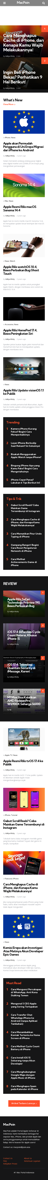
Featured (8, 879)
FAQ (5, 1161)
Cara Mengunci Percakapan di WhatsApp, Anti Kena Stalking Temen (26, 992)
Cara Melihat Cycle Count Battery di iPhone (25, 1048)
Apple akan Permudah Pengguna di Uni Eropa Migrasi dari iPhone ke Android (23, 146)
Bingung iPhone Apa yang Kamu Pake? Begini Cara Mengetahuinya (25, 468)
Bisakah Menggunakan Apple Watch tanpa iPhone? (26, 456)
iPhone (7, 138)
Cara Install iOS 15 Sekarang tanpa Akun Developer (23, 1060)
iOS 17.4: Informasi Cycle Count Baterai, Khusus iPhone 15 (23, 635)
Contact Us (7, 1158)
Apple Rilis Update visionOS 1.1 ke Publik (23, 392)
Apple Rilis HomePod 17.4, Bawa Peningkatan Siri (20, 331)
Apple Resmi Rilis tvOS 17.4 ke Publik (23, 762)
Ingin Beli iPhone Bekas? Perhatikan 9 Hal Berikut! (22, 77)
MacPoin (23, 2)
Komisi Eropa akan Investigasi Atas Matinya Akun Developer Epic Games (23, 951)
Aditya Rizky (10, 56)
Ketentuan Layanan (32, 1161)
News (13, 138)
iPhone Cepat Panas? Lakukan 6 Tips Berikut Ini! (25, 481)
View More (8, 104)
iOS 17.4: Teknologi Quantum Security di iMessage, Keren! (21, 668)
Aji (10, 709)
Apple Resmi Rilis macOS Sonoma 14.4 (19, 208)
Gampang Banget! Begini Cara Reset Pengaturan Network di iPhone (25, 547)
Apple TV (8, 755)
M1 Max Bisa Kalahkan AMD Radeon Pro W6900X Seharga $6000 (23, 700)
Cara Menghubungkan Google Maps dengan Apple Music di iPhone (23, 1074)
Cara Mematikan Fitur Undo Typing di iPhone (26, 535)
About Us (28, 1158)
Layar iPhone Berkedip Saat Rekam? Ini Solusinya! (25, 444)
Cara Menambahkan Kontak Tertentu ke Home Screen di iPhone (25, 1035)
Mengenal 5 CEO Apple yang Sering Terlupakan (24, 1005)
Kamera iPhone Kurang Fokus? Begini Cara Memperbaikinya (24, 431)
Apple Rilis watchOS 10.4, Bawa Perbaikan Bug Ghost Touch (21, 270)
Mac (6, 201)
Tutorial (14, 815)
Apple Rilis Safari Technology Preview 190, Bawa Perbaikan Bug (23, 602)
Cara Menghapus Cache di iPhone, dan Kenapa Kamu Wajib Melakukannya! (23, 43)
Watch (12, 261)
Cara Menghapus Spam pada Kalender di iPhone (24, 1088)
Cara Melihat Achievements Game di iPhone (24, 562)
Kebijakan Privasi (10, 1163)
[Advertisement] (24, 15)
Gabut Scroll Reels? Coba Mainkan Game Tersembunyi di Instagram (25, 508)
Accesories (9, 324)
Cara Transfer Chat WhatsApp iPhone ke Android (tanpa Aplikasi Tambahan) (24, 1019)
